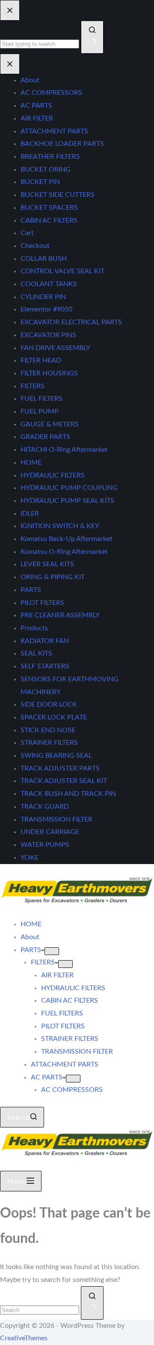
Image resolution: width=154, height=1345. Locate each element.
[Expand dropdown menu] (51, 951)
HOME (31, 924)
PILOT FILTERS (63, 1026)
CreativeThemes (23, 1338)
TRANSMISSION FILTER (77, 1051)
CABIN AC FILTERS (69, 1000)
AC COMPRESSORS (72, 1089)
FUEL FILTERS (62, 1013)
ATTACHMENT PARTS (64, 1064)
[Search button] (92, 1302)
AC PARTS (46, 1077)
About (30, 937)
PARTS (31, 949)
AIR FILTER (57, 975)
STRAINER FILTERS (69, 1038)
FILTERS (43, 962)
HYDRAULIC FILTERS (73, 988)
